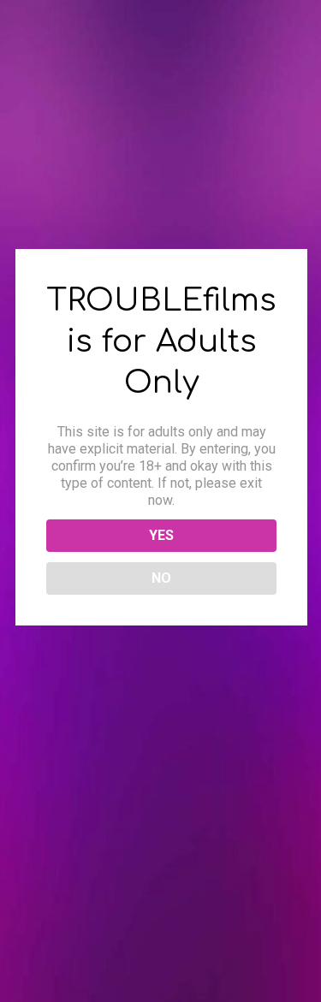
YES (161, 535)
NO (161, 578)
